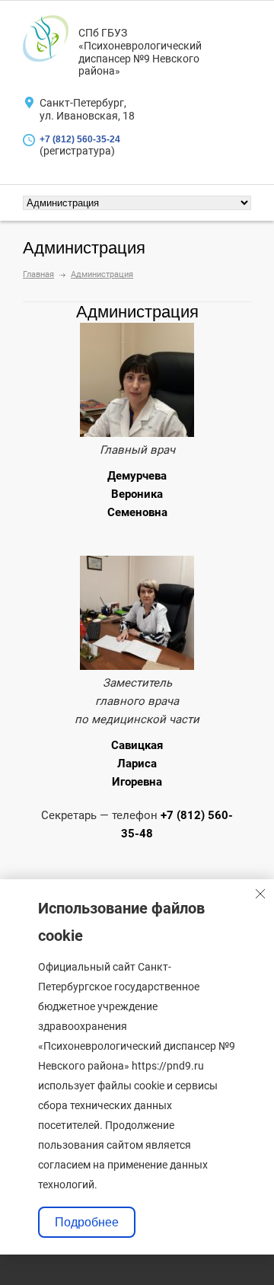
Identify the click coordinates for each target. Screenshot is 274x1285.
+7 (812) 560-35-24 (80, 139)
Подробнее (87, 1222)
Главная (38, 274)
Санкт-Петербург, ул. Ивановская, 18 (87, 109)
